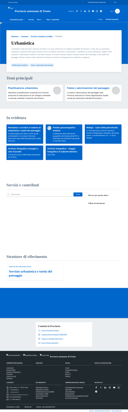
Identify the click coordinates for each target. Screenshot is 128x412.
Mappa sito (28, 407)
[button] (17, 19)
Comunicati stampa (71, 370)
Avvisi (67, 368)
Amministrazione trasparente (97, 2)
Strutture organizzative (20, 266)
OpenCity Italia (105, 410)
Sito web (91, 410)
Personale (9, 374)
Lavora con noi (11, 376)
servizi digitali (97, 410)
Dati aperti (68, 389)
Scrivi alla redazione (71, 398)
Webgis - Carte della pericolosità (102, 127)
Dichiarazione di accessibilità (45, 391)
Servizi (39, 363)
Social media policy (42, 396)
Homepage (14, 36)
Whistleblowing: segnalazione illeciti (76, 396)
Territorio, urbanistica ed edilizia (41, 36)
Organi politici (11, 370)
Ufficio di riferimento (96, 203)
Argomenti (24, 36)
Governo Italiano (13, 2)
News (67, 363)
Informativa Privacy (42, 387)
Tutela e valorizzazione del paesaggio (88, 88)
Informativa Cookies (42, 389)
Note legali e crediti (42, 394)
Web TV (68, 374)
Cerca (78, 194)
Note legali (39, 398)
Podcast (67, 376)
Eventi (67, 372)
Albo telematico (70, 391)
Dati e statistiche (103, 363)
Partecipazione (69, 394)
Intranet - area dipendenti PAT (45, 407)
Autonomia (10, 368)
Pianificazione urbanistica (23, 88)
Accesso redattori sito (116, 410)
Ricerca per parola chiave (98, 195)
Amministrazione (14, 363)
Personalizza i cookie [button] (13, 407)
